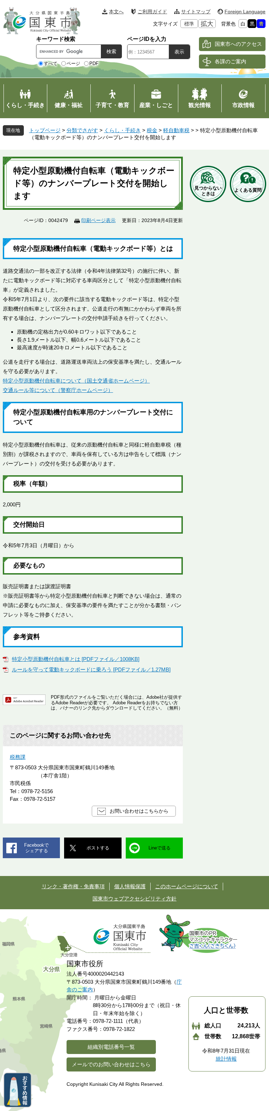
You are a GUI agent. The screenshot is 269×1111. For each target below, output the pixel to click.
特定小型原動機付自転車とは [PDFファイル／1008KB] (75, 659)
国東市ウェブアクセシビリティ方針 (134, 899)
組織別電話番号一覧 (111, 1047)
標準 (189, 24)
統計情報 (226, 1059)
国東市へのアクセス (238, 44)
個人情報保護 (130, 886)
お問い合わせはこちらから (139, 811)
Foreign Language (245, 11)
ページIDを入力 (146, 39)
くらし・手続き (122, 130)
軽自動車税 (176, 130)
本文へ (116, 11)
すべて (50, 63)
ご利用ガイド (152, 11)
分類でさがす (82, 130)
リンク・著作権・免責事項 (73, 886)
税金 (152, 130)
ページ (73, 63)
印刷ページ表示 (98, 220)
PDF (93, 63)
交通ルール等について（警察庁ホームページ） (58, 390)
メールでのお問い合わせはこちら (111, 1064)
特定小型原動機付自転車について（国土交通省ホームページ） (76, 381)
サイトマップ (196, 11)
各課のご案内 (230, 61)
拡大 (207, 23)
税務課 (18, 757)
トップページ (45, 130)
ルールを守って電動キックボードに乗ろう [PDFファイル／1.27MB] (91, 669)
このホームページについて (186, 886)
